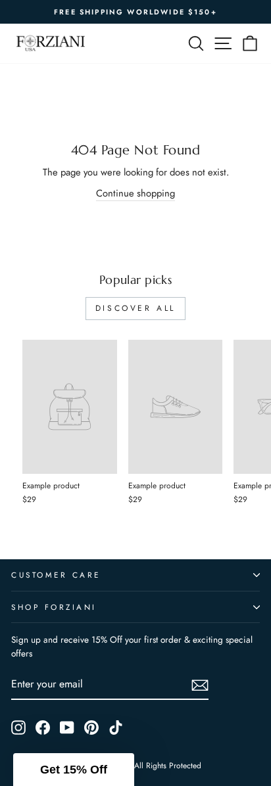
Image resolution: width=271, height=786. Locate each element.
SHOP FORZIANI (54, 607)
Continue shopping (135, 193)
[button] (73, 769)
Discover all (135, 308)
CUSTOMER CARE (56, 574)
